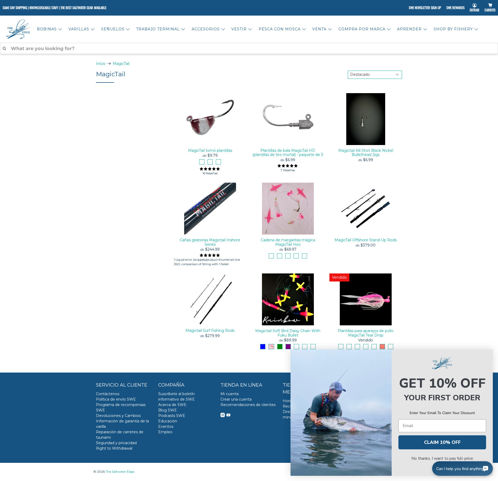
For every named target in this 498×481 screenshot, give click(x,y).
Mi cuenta (229, 393)
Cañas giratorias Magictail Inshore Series (210, 242)
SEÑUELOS (113, 29)
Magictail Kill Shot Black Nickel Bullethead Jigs (365, 152)
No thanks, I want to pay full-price (442, 458)
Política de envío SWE (116, 399)
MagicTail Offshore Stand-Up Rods (366, 240)
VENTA (319, 29)
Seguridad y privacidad (116, 443)
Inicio (101, 63)
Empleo (165, 432)
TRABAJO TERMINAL (158, 29)
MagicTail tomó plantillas (210, 150)
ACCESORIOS (206, 29)
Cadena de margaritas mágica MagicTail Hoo (288, 242)
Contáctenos (107, 393)
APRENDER (409, 29)
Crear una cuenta (236, 399)
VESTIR (239, 29)
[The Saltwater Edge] (18, 29)
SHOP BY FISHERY (453, 29)
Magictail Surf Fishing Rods (209, 330)
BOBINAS (47, 29)
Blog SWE (167, 410)
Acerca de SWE (172, 404)
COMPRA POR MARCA (361, 29)
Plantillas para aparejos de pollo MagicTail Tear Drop (365, 333)
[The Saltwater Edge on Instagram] (222, 416)
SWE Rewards (455, 7)
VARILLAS (78, 29)
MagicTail (121, 63)
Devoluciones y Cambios (118, 415)
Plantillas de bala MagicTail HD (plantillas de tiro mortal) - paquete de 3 (287, 152)
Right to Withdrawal (114, 448)
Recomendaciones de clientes (247, 404)
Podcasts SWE (171, 415)
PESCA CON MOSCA (280, 29)
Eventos (165, 426)
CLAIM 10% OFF (442, 442)
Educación (167, 421)
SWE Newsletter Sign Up (425, 7)
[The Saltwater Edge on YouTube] (228, 416)
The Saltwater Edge (120, 471)
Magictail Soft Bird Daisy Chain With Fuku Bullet (287, 333)
